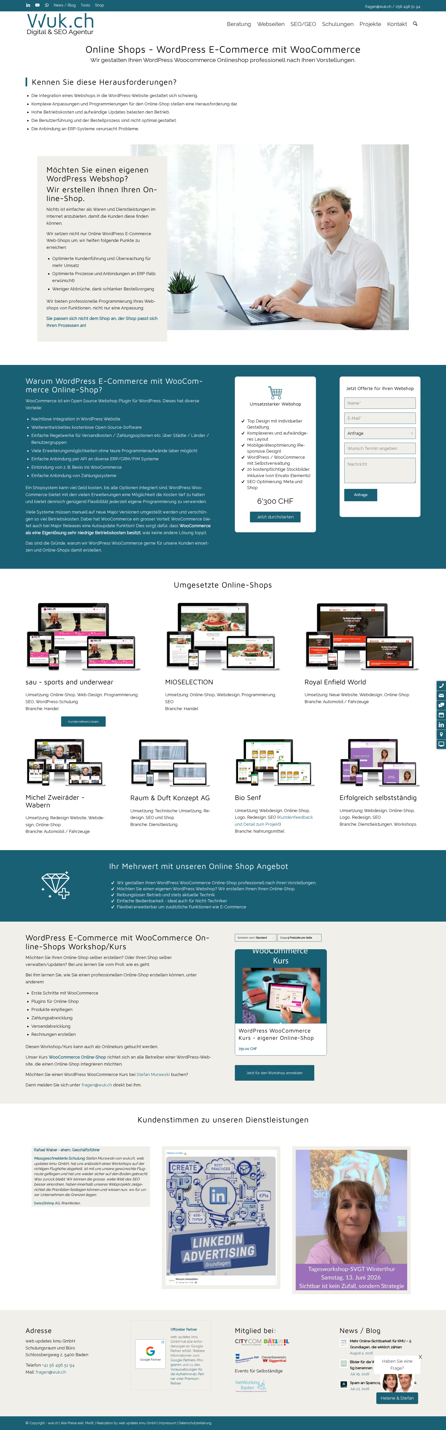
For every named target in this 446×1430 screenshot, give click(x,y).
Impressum (167, 1423)
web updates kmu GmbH (138, 1423)
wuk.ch (128, 1158)
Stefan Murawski (153, 1074)
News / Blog (65, 5)
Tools (85, 5)
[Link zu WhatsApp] (46, 5)
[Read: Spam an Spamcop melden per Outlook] (344, 1384)
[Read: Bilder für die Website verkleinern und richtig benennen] (344, 1363)
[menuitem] (64, 5)
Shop (99, 5)
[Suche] (415, 24)
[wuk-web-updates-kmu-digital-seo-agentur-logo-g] (60, 24)
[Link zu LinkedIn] (28, 5)
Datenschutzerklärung (195, 1423)
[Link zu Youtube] (37, 5)
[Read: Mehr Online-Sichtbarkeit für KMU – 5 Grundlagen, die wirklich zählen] (344, 1343)
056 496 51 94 (408, 6)
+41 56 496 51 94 (58, 1365)
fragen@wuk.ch (378, 6)
